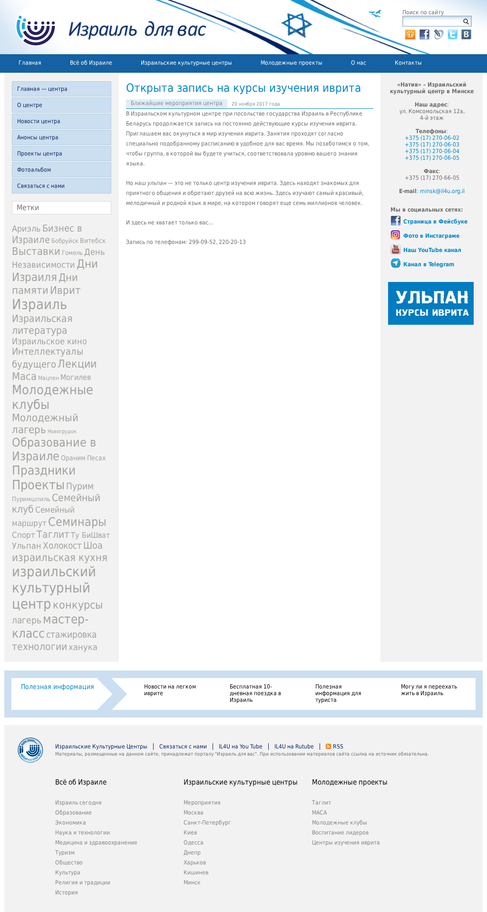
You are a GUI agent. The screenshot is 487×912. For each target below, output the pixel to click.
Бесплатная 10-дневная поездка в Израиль (255, 693)
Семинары (77, 522)
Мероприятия (202, 802)
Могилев (75, 377)
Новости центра (38, 121)
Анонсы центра (37, 137)
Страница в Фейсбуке (435, 221)
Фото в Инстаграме (431, 236)
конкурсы (78, 605)
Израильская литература (42, 324)
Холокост (62, 546)
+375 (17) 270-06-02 (432, 138)
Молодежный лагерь (45, 424)
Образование (73, 812)
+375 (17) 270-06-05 (432, 158)
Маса (24, 376)
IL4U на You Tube (241, 746)
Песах (96, 458)
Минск (192, 882)
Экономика (70, 822)
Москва (194, 812)
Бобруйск (64, 240)
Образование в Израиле (54, 449)
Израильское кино (49, 341)
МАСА (319, 812)
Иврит (65, 290)
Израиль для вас (105, 27)
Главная (30, 62)
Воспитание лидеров (340, 832)
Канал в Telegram (428, 264)
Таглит (53, 534)
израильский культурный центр (54, 587)
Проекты (38, 484)
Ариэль (26, 228)
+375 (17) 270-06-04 (432, 151)
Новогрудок (62, 431)
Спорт (23, 535)
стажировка (71, 634)
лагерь (26, 620)
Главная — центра (42, 89)
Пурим (80, 486)
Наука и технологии (82, 832)
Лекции (77, 363)
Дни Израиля (55, 270)
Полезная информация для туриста (338, 693)
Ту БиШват (90, 535)
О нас (358, 62)
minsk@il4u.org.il (442, 191)
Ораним (73, 458)
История (66, 892)
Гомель (72, 252)
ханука (82, 647)
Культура (67, 872)
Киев (190, 832)
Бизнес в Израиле (47, 234)
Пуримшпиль (31, 499)
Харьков (195, 862)
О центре (29, 105)
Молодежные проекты (291, 62)
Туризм (65, 852)
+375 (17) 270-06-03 (432, 144)
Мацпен (48, 378)
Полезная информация (57, 686)
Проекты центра (39, 153)
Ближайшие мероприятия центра (177, 103)
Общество (69, 862)
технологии (39, 646)
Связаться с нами (41, 186)
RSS (338, 746)
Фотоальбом (34, 169)
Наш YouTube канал (432, 250)
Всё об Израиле (91, 62)
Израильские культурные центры (186, 62)
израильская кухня (59, 557)
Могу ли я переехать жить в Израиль (429, 690)
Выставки (36, 251)
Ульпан (26, 546)
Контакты (408, 62)
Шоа (93, 545)
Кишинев (196, 872)
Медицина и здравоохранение (96, 842)
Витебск (93, 240)
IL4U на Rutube (294, 746)
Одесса (194, 842)
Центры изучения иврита (346, 842)
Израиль (39, 304)
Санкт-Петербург (207, 822)
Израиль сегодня (78, 802)
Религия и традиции (82, 882)
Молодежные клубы (339, 822)
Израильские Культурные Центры (101, 746)
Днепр (192, 852)
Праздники (44, 470)
